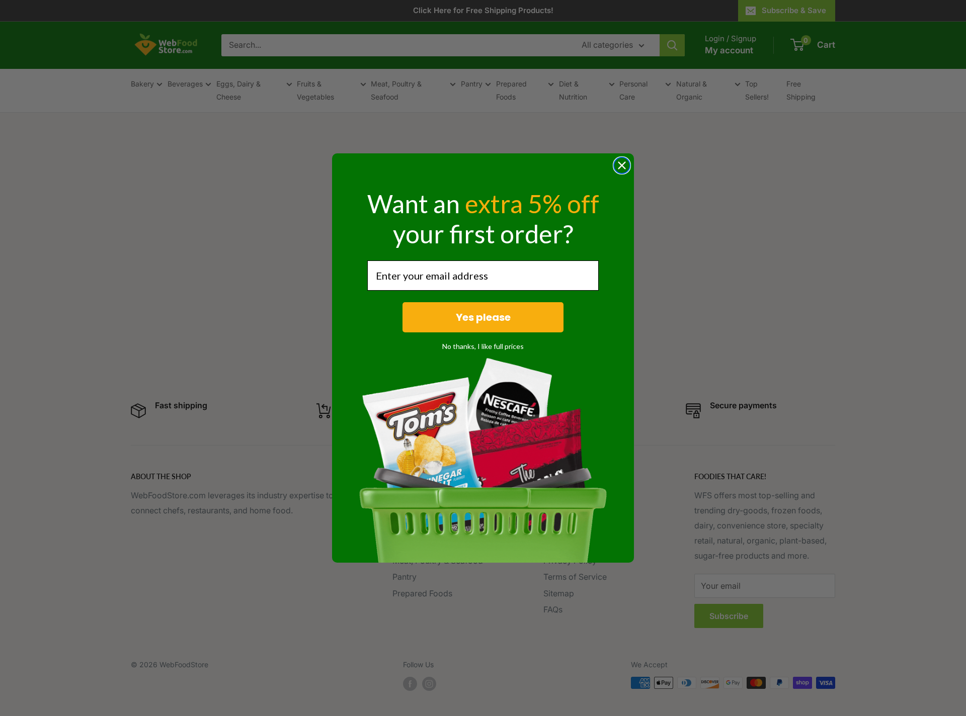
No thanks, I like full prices (483, 346)
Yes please (483, 317)
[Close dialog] (622, 165)
